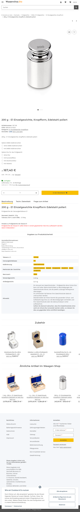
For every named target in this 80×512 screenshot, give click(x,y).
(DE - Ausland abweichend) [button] (22, 185)
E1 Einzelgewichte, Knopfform (18, 130)
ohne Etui (7, 155)
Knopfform (65, 268)
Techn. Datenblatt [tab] (23, 201)
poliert (71, 268)
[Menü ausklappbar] (3, 1)
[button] (61, 2)
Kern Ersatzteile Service (37, 452)
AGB (7, 434)
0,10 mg (36, 257)
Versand (17, 175)
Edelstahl (48, 268)
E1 (34, 260)
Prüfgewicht (37, 270)
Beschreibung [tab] (7, 201)
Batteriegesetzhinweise (14, 427)
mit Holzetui (8, 163)
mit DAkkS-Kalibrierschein (12, 148)
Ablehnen (62, 505)
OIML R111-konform (39, 268)
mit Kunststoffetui (10, 158)
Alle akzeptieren (62, 491)
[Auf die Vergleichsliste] (69, 32)
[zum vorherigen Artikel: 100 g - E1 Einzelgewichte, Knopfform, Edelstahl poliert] (72, 21)
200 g (35, 274)
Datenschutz (18, 506)
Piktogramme (34, 448)
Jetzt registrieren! (65, 447)
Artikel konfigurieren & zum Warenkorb (62, 498)
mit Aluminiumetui (10, 161)
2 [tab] (40, 109)
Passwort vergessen (59, 444)
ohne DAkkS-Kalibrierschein (13, 146)
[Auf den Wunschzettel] (74, 32)
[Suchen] (76, 7)
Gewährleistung (35, 455)
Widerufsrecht (11, 424)
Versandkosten (35, 438)
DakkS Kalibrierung (39, 264)
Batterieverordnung (36, 445)
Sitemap (32, 434)
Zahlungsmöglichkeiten (37, 427)
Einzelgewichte (56, 268)
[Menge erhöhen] (36, 193)
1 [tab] (38, 109)
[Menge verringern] (4, 193)
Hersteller (33, 431)
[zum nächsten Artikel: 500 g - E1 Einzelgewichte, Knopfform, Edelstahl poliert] (76, 21)
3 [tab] (42, 109)
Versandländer (35, 441)
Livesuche (33, 424)
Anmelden (63, 440)
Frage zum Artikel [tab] (41, 201)
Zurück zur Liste (7, 15)
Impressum (8, 506)
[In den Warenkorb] (3, 27)
